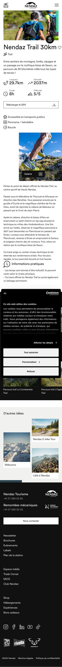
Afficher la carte (50, 39)
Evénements (10, 545)
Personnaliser (29, 362)
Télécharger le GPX (16, 104)
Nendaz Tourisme (52, 493)
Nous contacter (31, 521)
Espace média (11, 569)
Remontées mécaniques (20, 505)
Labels (7, 550)
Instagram (5, 627)
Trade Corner (11, 574)
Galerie (28, 174)
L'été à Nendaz (41, 475)
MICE (6, 579)
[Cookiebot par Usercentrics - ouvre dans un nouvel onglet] (46, 293)
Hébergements (11, 602)
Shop (6, 597)
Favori (59, 47)
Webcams (10, 464)
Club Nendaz (10, 584)
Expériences (10, 607)
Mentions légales (25, 658)
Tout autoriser (31, 352)
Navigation (57, 5)
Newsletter (9, 535)
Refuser (31, 371)
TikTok (38, 627)
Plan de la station (13, 555)
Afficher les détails (43, 342)
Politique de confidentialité (48, 658)
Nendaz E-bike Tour (44, 439)
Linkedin (22, 627)
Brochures (9, 540)
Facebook (14, 627)
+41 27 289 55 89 (13, 498)
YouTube (30, 627)
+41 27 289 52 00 (13, 509)
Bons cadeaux (11, 612)
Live (5, 5)
